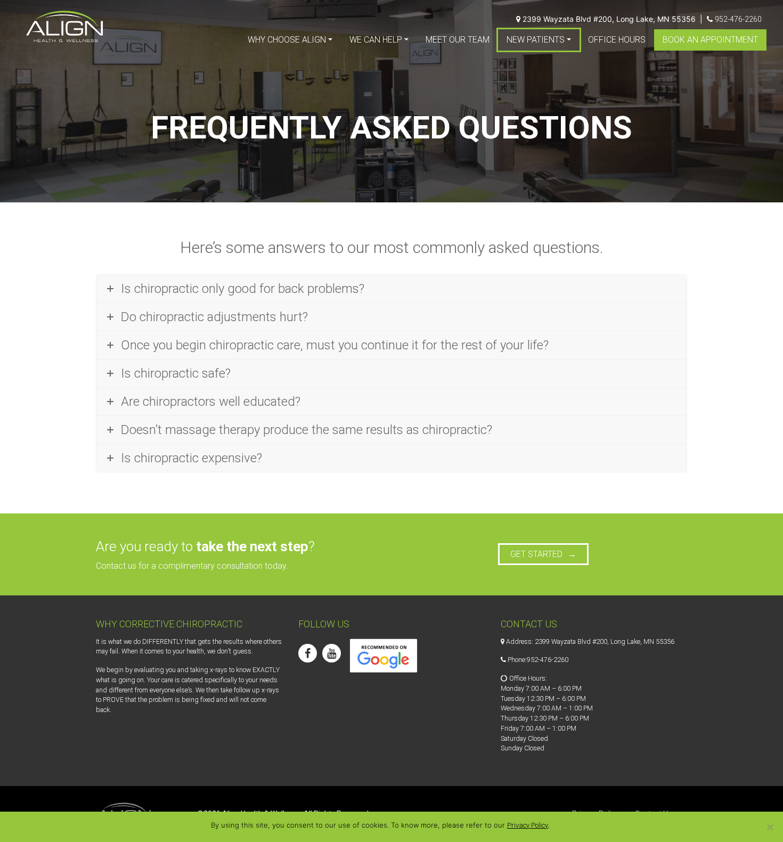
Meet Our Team (458, 40)
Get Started (536, 554)
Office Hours (617, 40)
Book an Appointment (710, 40)
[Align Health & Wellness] (64, 26)
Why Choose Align (287, 40)
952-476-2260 (738, 19)
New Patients (536, 40)
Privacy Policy (527, 825)
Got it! (563, 825)
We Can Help (375, 40)
